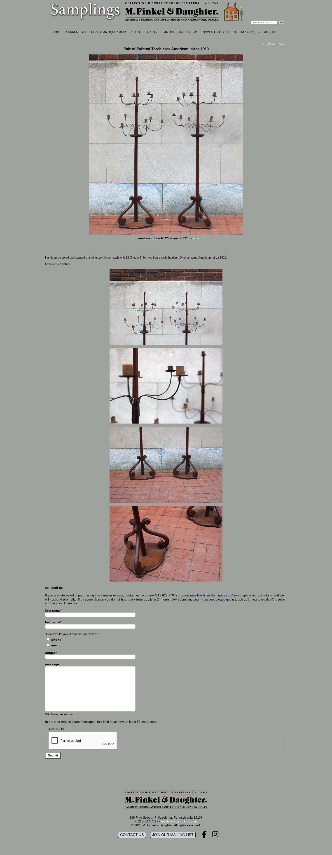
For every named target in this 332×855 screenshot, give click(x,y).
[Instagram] (215, 836)
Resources (250, 32)
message (52, 664)
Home (57, 32)
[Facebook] (204, 836)
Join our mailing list (173, 835)
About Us (271, 32)
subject (51, 653)
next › (282, 43)
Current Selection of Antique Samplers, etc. (104, 32)
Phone (56, 639)
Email (55, 645)
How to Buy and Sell (220, 32)
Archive (153, 32)
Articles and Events (181, 32)
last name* (53, 622)
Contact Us (132, 835)
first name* (53, 610)
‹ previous (268, 43)
